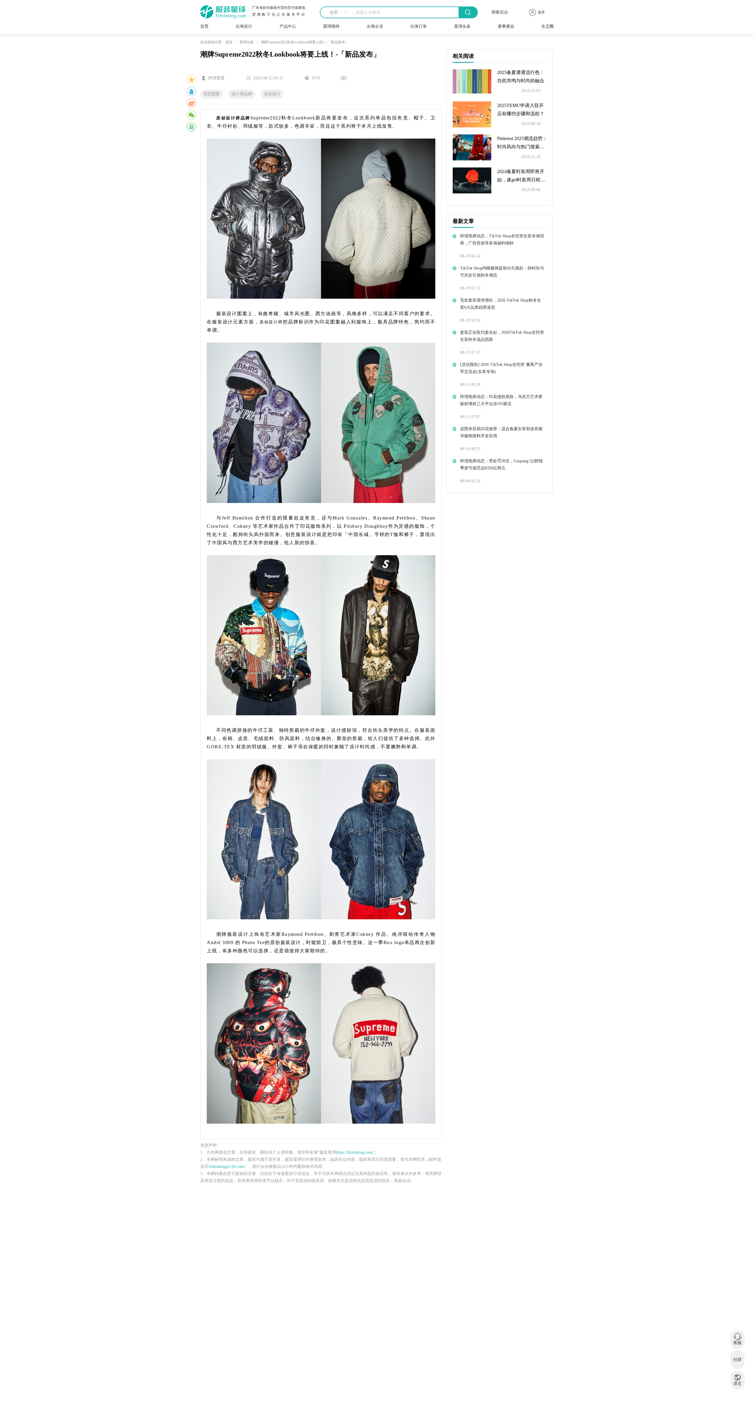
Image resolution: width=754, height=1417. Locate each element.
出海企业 (375, 26)
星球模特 (331, 26)
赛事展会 (506, 26)
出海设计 (244, 26)
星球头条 (462, 26)
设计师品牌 (242, 94)
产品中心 (288, 26)
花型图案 (211, 94)
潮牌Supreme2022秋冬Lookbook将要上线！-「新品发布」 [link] (305, 42)
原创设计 (272, 94)
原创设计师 (271, 322)
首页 (204, 26)
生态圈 (547, 26)
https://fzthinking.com (354, 1152)
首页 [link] (228, 42)
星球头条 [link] (246, 42)
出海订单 (418, 26)
